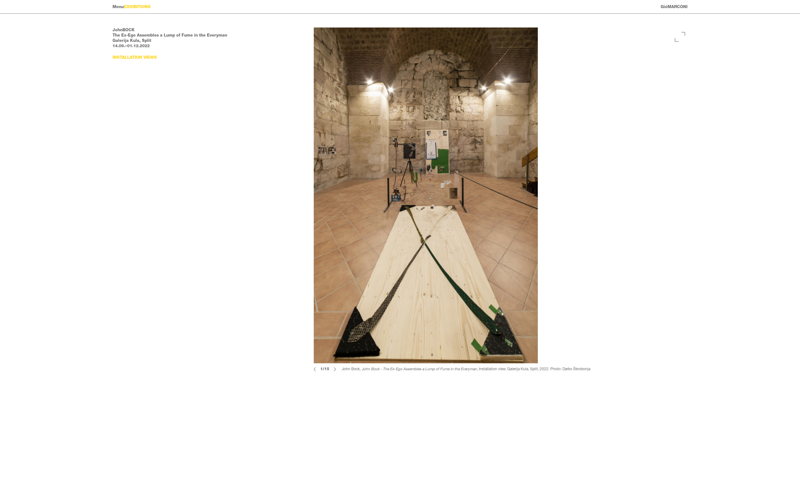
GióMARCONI (674, 7)
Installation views (134, 57)
